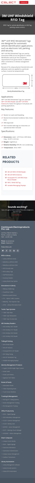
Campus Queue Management (11, 454)
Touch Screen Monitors (9, 392)
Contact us (24, 2)
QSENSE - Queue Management (11, 427)
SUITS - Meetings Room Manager (12, 430)
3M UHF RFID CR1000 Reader (16, 172)
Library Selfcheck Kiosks (9, 258)
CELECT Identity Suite (9, 423)
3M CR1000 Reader (8, 344)
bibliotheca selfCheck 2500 (10, 265)
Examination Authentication (10, 450)
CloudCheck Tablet (8, 292)
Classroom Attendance (9, 447)
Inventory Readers (8, 278)
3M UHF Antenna (7, 347)
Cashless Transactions (9, 457)
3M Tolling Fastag (8, 354)
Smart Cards (6, 371)
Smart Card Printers (8, 374)
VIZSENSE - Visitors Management (12, 433)
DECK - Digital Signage (9, 414)
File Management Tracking (10, 406)
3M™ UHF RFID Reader (8, 102)
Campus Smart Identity (9, 441)
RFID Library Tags (8, 271)
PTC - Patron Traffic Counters (11, 298)
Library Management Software (11, 464)
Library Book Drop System (10, 281)
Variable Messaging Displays (16, 185)
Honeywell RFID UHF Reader (11, 351)
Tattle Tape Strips (8, 312)
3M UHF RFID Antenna (14, 175)
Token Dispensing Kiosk (9, 388)
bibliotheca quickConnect (10, 295)
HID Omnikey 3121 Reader (10, 329)
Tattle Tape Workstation (9, 315)
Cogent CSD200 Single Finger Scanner (13, 368)
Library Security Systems (9, 468)
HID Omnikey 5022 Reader (10, 333)
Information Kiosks (8, 385)
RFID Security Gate (8, 268)
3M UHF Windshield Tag (9, 357)
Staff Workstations (8, 274)
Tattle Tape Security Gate (10, 319)
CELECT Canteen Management (11, 420)
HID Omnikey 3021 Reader (10, 326)
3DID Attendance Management (11, 417)
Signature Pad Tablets (9, 377)
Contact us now (17, 215)
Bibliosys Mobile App (8, 288)
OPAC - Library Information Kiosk (12, 305)
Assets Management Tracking (11, 402)
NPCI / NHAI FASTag (13, 182)
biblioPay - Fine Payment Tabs (11, 301)
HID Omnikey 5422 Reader (10, 336)
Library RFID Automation (10, 471)
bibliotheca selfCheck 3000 (10, 262)
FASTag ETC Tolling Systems (11, 399)
